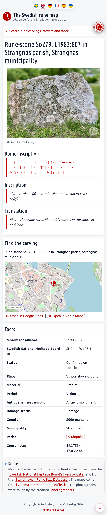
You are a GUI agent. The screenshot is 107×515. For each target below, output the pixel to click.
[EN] (43, 6)
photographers (62, 490)
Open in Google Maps (26, 316)
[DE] (50, 6)
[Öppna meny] (99, 507)
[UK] (71, 6)
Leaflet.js (59, 485)
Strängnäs (75, 437)
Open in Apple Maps (67, 316)
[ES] (64, 6)
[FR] (57, 6)
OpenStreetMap (30, 485)
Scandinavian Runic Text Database (42, 479)
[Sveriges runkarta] (7, 16)
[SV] (36, 6)
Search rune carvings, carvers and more (39, 31)
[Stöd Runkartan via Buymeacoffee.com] (98, 27)
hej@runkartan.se (53, 509)
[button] (53, 283)
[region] (53, 287)
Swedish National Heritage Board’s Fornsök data (46, 474)
